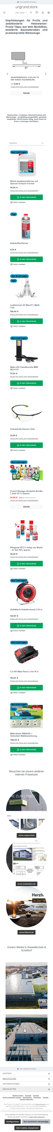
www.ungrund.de (26, 835)
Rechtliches (9, 1078)
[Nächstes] (45, 73)
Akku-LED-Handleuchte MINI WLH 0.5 (24, 368)
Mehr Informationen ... (37, 1117)
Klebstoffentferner (19, 243)
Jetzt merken (19, 202)
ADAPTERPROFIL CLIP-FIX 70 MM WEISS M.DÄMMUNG (25, 78)
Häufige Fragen (17, 1095)
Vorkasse (28, 1095)
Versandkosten (40, 1104)
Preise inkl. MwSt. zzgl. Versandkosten (25, 87)
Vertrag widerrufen (26, 1099)
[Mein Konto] (43, 12)
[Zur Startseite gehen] (26, 7)
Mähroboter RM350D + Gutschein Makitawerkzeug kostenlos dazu (23, 734)
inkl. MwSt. (20, 13)
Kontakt (46, 1097)
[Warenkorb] (49, 12)
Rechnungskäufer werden (12, 1097)
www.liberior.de (26, 932)
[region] (26, 74)
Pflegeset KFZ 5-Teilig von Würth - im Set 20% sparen (26, 548)
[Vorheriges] (8, 73)
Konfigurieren (12, 1122)
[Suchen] (31, 12)
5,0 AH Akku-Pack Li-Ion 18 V (24, 671)
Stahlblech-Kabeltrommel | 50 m (26, 609)
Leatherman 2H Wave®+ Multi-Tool (25, 306)
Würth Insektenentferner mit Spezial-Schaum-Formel (24, 182)
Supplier (36, 1095)
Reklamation (27, 1097)
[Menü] (4, 12)
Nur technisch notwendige (36, 1122)
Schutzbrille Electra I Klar (22, 429)
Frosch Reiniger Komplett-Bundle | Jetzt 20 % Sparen (26, 492)
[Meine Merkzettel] (37, 12)
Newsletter (37, 1097)
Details (26, 93)
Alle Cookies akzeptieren (27, 1128)
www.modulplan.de (27, 884)
